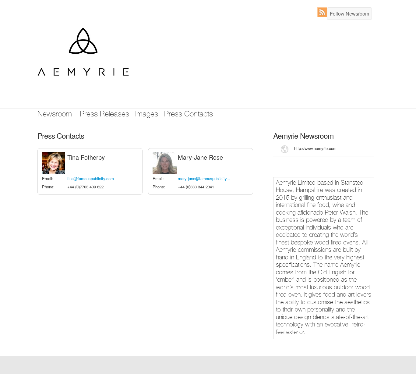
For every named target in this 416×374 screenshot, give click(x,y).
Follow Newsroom (349, 13)
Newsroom (54, 115)
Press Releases (104, 115)
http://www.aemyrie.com (315, 148)
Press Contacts (188, 115)
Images (146, 115)
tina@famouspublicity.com (90, 178)
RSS (323, 12)
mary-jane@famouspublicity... (204, 178)
